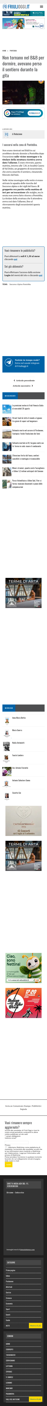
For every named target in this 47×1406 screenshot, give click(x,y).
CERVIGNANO (10, 1360)
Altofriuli (9, 1287)
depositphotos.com (27, 1249)
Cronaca (9, 1298)
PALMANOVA (10, 1393)
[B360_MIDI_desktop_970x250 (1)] (23, 27)
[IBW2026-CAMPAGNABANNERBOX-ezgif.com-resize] (23, 1016)
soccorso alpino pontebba (20, 284)
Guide (8, 1320)
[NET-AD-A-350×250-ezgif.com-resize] (23, 981)
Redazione (18, 134)
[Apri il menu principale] (41, 7)
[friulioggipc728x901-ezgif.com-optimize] (23, 14)
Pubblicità (36, 1106)
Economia (9, 1303)
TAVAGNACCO (10, 1355)
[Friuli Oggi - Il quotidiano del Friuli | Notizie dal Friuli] (19, 7)
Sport (8, 1309)
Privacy (7, 1145)
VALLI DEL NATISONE (13, 1399)
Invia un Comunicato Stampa (17, 1106)
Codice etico (19, 1192)
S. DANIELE (9, 1377)
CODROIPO (9, 1349)
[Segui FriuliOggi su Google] (23, 113)
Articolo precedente (25, 380)
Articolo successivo (21, 385)
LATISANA (9, 1366)
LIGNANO (9, 1382)
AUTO (8, 1325)
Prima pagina (10, 1270)
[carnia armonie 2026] (23, 834)
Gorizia (8, 1292)
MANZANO (9, 1388)
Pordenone (9, 1281)
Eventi (8, 1314)
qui (15, 259)
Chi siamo (10, 1192)
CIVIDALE (9, 1371)
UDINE (8, 1343)
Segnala (23, 1109)
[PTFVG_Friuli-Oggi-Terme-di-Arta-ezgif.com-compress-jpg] (23, 606)
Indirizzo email (11, 1138)
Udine (8, 1275)
